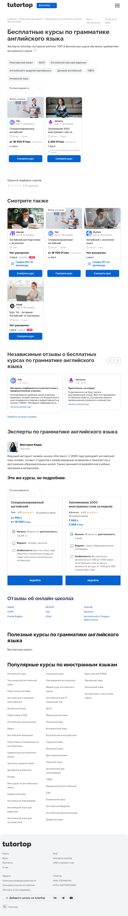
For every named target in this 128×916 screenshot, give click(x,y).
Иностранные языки (30, 19)
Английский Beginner (58, 806)
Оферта (6, 876)
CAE (48, 792)
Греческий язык (94, 680)
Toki (18, 121)
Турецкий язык (54, 742)
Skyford (97, 232)
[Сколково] (10, 906)
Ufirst (48, 616)
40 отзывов (28, 124)
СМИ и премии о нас (63, 862)
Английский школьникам (21, 722)
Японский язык (54, 748)
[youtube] (71, 898)
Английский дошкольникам (62, 812)
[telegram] (63, 898)
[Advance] (71, 381)
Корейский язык (16, 794)
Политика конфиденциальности (19, 880)
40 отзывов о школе (46, 512)
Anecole (20, 232)
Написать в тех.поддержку (16, 890)
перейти (35, 580)
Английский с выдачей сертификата (30, 70)
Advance (59, 121)
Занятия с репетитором (20, 763)
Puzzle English (14, 616)
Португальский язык (19, 691)
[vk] (55, 898)
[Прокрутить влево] (110, 360)
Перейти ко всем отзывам (22, 416)
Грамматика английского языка (63, 19)
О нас (5, 867)
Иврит (10, 728)
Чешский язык (54, 762)
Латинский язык (94, 687)
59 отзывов (67, 124)
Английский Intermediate (21, 800)
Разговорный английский (60, 680)
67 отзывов (28, 235)
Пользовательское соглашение (18, 885)
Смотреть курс (25, 158)
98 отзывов (29, 307)
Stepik (19, 304)
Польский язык (54, 722)
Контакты (7, 862)
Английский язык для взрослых (68, 62)
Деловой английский (69, 70)
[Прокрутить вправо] (118, 360)
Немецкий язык (55, 673)
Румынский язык (55, 799)
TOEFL (91, 70)
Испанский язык (16, 708)
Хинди (11, 776)
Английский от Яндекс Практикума (97, 618)
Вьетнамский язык (56, 755)
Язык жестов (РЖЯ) (96, 673)
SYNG (10, 611)
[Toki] (13, 381)
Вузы (5, 858)
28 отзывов (106, 235)
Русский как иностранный (61, 735)
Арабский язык (54, 819)
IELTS (42, 62)
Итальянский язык (56, 728)
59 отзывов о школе (78, 516)
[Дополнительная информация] (26, 535)
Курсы (5, 853)
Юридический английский (61, 786)
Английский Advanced (20, 735)
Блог (55, 853)
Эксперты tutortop (62, 858)
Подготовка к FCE (17, 715)
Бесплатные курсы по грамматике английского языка (20, 649)
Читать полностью (20, 407)
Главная (12, 19)
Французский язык (57, 715)
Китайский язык (19, 78)
